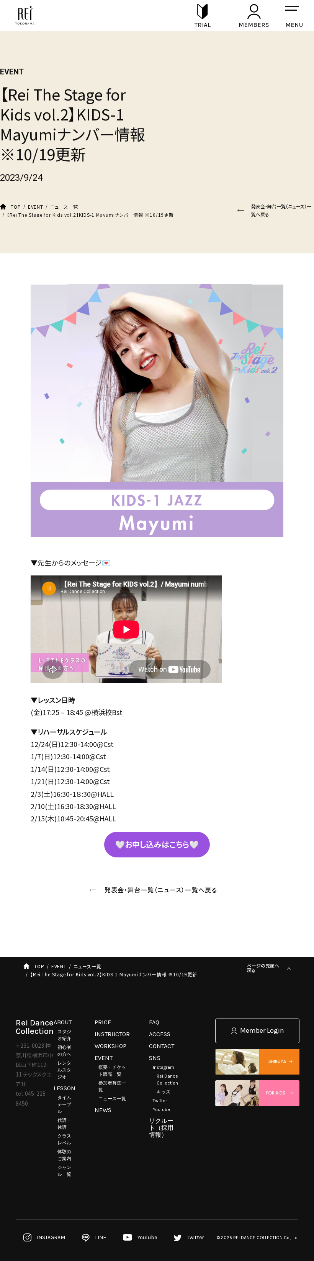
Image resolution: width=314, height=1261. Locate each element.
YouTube (161, 1109)
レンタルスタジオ (64, 1070)
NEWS (103, 1110)
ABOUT (63, 1022)
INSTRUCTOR (112, 1034)
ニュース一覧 (112, 1098)
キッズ (163, 1092)
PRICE (103, 1022)
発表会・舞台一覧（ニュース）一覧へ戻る (281, 210)
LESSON (64, 1088)
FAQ (154, 1022)
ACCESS (159, 1034)
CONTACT (161, 1046)
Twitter (160, 1100)
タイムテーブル (64, 1104)
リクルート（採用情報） (161, 1127)
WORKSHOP (110, 1046)
